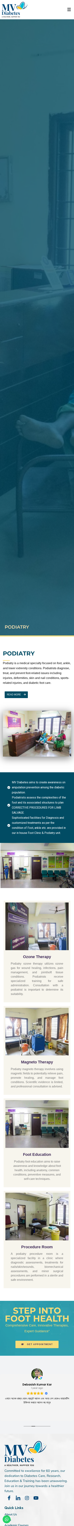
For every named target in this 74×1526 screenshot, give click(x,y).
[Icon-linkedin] (17, 1498)
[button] (69, 9)
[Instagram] (26, 1498)
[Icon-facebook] (8, 1498)
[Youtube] (35, 1498)
